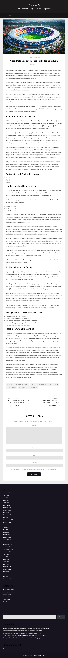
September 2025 (8, 520)
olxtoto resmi (7, 607)
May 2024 (6, 559)
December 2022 (7, 579)
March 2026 (6, 505)
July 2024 (6, 554)
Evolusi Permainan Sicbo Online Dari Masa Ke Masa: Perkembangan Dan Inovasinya (26, 628)
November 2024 (7, 544)
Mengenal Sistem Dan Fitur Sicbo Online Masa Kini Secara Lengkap (21, 638)
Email (34, 455)
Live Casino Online (8, 589)
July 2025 (6, 524)
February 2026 (7, 507)
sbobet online (53, 384)
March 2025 (6, 534)
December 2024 (7, 542)
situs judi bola (11, 387)
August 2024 (7, 552)
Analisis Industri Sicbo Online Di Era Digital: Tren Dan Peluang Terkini (22, 633)
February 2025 (7, 537)
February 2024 (7, 566)
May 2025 (6, 529)
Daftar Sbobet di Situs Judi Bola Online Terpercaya (19, 403)
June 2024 (6, 557)
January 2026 (7, 510)
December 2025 (7, 512)
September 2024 (8, 549)
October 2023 (7, 576)
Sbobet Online (34, 57)
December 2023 (7, 571)
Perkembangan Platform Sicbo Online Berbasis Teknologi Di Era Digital (22, 630)
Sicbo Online (6, 597)
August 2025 (7, 522)
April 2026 (6, 502)
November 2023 (7, 574)
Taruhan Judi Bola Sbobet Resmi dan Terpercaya (51, 403)
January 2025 (7, 539)
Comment (34, 425)
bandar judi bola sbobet (39, 384)
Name (34, 448)
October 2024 (7, 547)
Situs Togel (6, 599)
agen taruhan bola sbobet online (17, 384)
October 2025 (7, 517)
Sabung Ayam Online (9, 592)
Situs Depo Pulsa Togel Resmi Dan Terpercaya (34, 9)
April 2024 (6, 561)
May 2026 (6, 500)
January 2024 (7, 569)
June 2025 (6, 527)
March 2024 (6, 564)
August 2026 (7, 492)
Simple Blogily (42, 655)
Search (5, 614)
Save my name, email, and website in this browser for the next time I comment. (35, 469)
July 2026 (6, 495)
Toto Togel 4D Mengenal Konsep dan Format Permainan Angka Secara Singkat (25, 635)
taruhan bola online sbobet (28, 387)
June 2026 (6, 497)
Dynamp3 (34, 5)
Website (34, 462)
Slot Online (6, 602)
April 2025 (6, 532)
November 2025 (7, 515)
